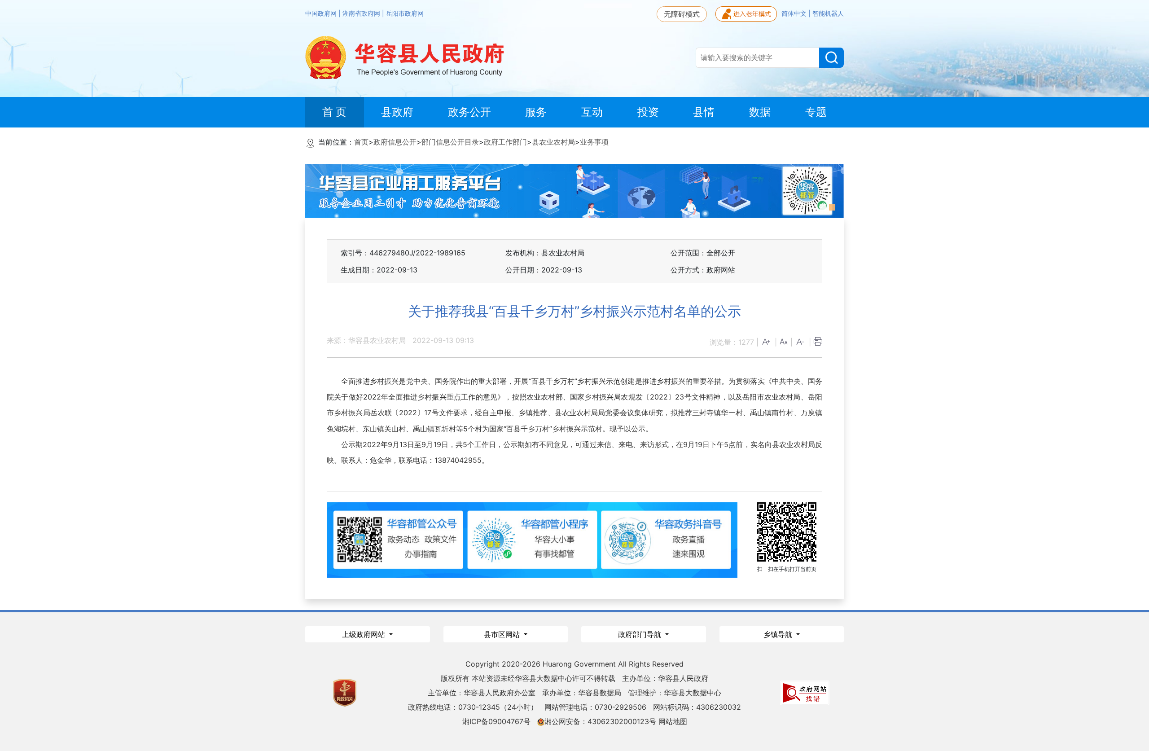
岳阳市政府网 (405, 13)
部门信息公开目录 (450, 141)
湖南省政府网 (362, 13)
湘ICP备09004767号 (496, 721)
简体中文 (794, 13)
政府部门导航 (640, 634)
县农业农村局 (553, 141)
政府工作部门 (505, 141)
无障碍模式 (682, 13)
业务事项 (594, 141)
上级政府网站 (364, 634)
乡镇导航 (778, 634)
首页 (361, 141)
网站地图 (672, 721)
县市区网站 (503, 634)
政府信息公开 (395, 141)
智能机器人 (828, 13)
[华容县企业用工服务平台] (574, 189)
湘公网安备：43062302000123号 (600, 721)
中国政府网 (321, 13)
